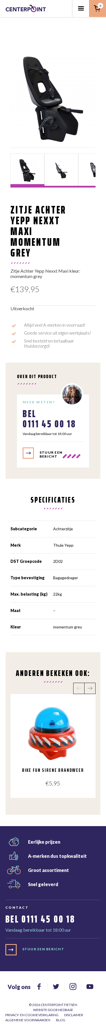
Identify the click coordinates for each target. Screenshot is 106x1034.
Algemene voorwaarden (27, 1020)
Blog (60, 1020)
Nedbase (65, 1010)
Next (90, 688)
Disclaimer (73, 1015)
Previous (79, 688)
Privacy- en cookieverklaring (32, 1015)
